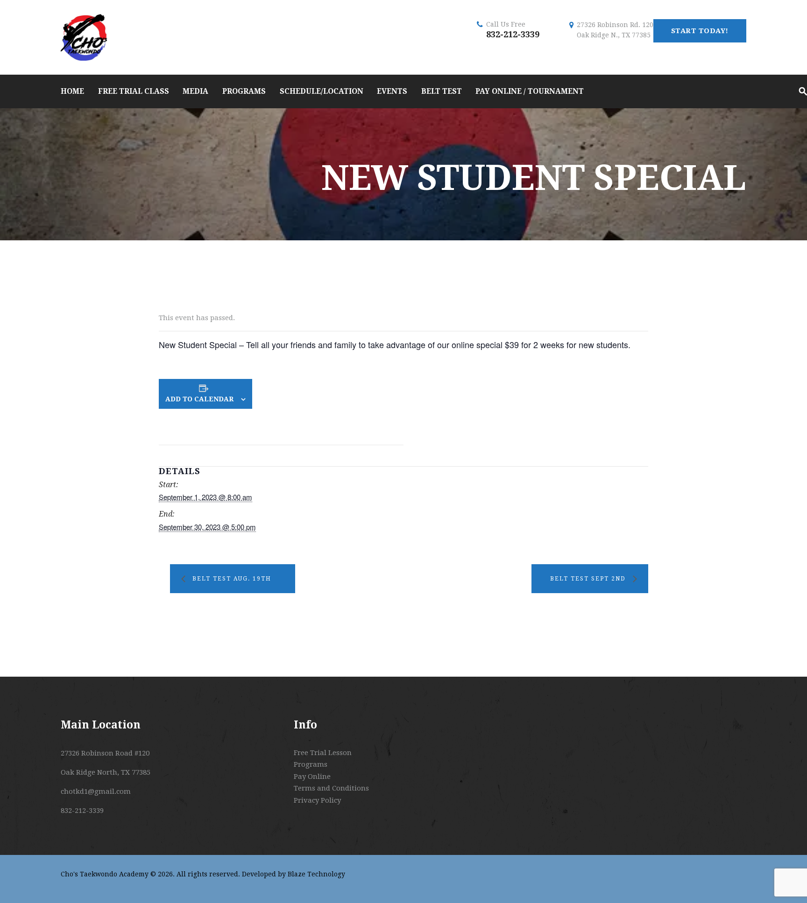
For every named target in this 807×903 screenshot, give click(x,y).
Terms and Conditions (331, 788)
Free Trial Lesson (323, 753)
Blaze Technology (316, 874)
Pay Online (312, 776)
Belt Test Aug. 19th (231, 578)
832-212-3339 (512, 34)
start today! (700, 31)
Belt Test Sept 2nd (588, 578)
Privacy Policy (317, 800)
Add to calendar (199, 399)
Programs (310, 764)
